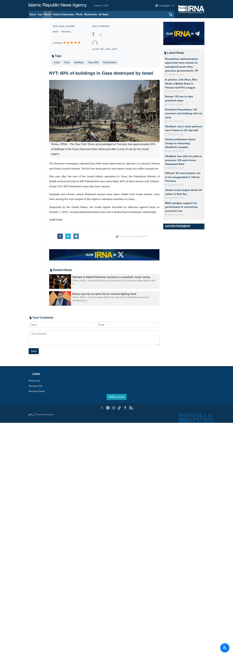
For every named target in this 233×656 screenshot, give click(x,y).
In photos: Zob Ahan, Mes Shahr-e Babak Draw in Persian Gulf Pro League (181, 83)
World (47, 14)
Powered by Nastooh (44, 414)
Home (32, 14)
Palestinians (109, 62)
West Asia (66, 32)
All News (103, 14)
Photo (79, 14)
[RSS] (131, 408)
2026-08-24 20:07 (176, 168)
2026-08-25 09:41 (176, 74)
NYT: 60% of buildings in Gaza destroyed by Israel (101, 73)
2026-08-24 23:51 (176, 121)
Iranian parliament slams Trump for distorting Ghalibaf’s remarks (180, 143)
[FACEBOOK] (125, 408)
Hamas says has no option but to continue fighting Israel (104, 294)
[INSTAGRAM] (113, 408)
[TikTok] (119, 408)
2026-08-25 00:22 (176, 104)
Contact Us (35, 385)
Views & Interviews (63, 14)
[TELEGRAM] (107, 408)
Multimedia (90, 14)
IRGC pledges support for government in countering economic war (181, 207)
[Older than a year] (60, 281)
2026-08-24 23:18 (176, 134)
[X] (102, 408)
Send (33, 351)
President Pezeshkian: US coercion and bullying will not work (183, 113)
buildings (79, 62)
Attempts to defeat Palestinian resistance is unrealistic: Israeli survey (111, 277)
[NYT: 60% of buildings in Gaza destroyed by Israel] (104, 111)
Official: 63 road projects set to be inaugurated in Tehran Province (182, 177)
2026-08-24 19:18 (176, 198)
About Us (34, 380)
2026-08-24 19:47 (176, 185)
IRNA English (58, 5)
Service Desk (37, 391)
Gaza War (93, 62)
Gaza (67, 62)
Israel (57, 62)
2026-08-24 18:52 (176, 215)
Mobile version (116, 397)
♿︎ (225, 647)
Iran (40, 14)
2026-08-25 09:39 (176, 91)
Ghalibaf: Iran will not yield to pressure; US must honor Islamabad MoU (183, 160)
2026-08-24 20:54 (176, 151)
